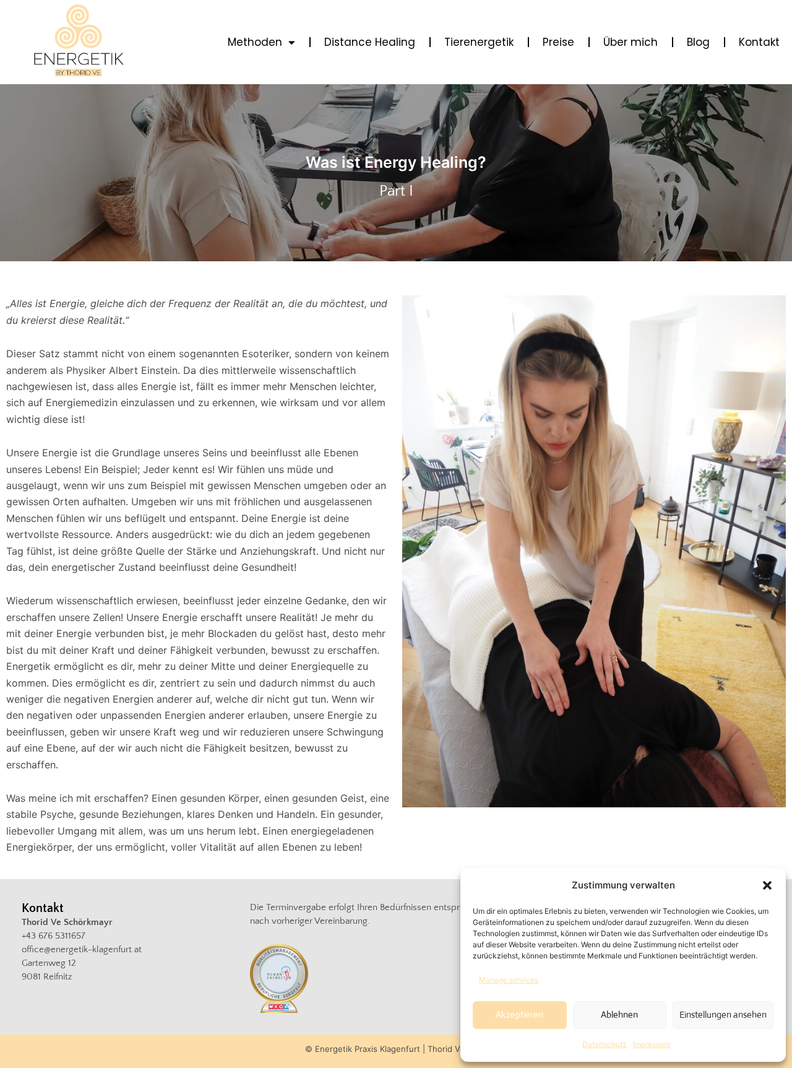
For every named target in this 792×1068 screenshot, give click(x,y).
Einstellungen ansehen (723, 1014)
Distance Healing (369, 42)
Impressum (651, 1044)
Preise (558, 42)
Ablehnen (619, 1014)
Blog (698, 42)
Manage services (508, 979)
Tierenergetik (479, 42)
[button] (767, 885)
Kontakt (759, 42)
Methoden (255, 42)
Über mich (630, 42)
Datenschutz (604, 1044)
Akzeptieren (519, 1014)
